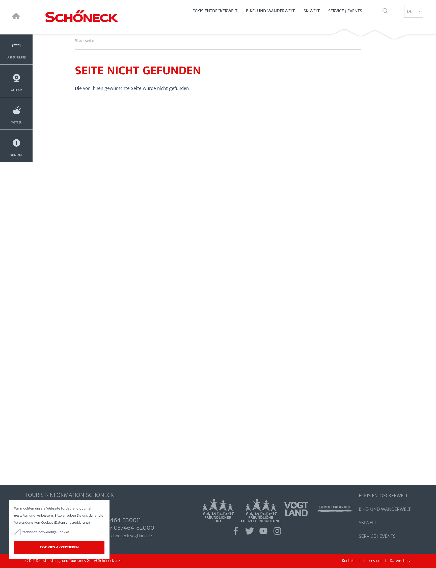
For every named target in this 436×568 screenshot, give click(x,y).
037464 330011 (120, 519)
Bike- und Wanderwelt (270, 11)
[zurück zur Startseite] (94, 16)
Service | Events (345, 11)
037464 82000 (134, 527)
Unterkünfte (16, 57)
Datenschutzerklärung (72, 522)
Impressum (372, 560)
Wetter (16, 122)
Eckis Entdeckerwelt (215, 11)
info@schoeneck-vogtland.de (125, 536)
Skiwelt (312, 11)
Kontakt (16, 154)
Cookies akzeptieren (59, 547)
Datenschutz (400, 560)
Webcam (16, 89)
